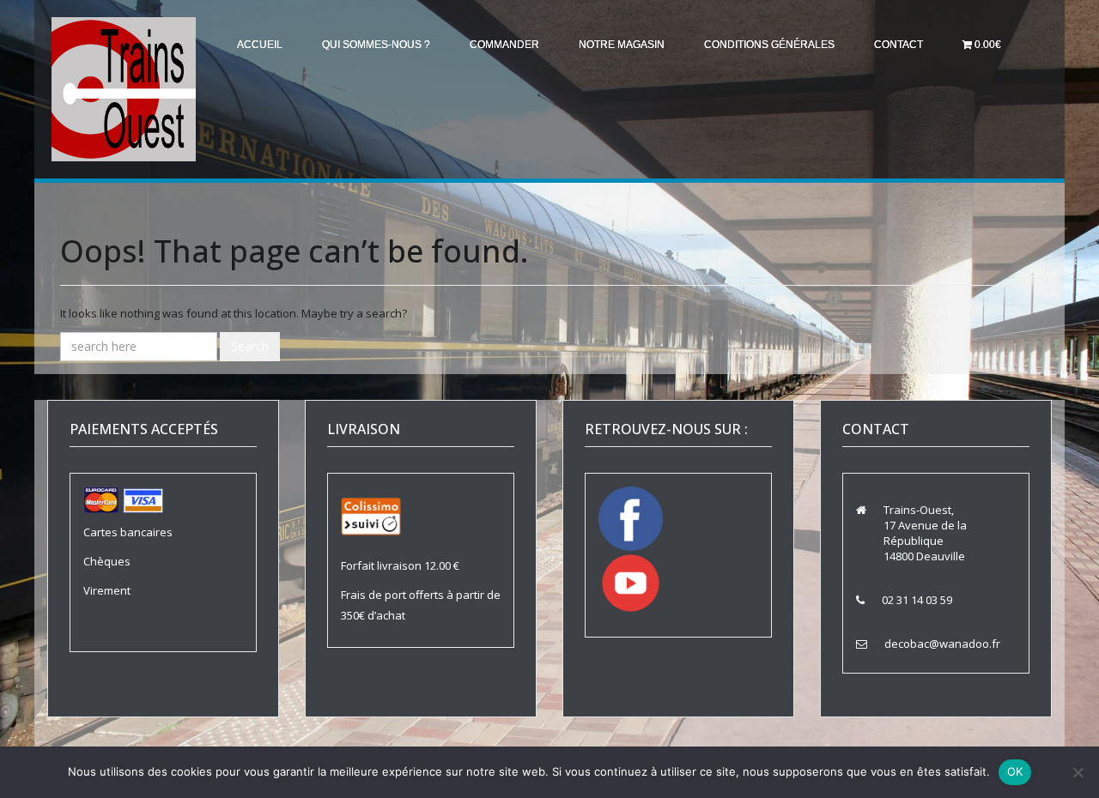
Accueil (259, 45)
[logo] (124, 88)
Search (250, 346)
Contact (898, 45)
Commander (504, 45)
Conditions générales (769, 45)
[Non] (1077, 772)
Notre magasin (622, 45)
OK (1015, 771)
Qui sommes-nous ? (376, 45)
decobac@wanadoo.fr (942, 643)
